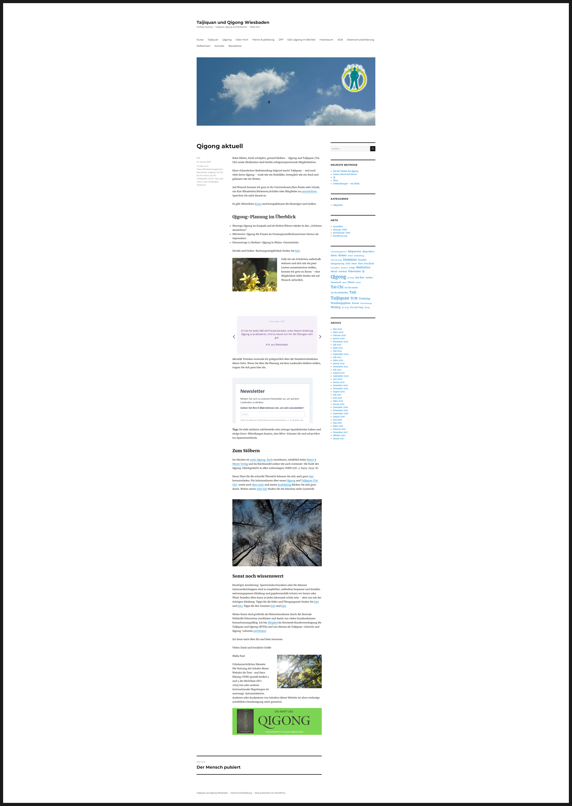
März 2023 (338, 360)
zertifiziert (259, 630)
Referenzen (203, 46)
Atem (334, 255)
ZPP (281, 39)
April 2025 (338, 348)
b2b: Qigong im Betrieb (301, 39)
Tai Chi (219, 172)
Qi (334, 177)
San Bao (359, 277)
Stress (351, 282)
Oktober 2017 (339, 435)
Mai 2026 (337, 329)
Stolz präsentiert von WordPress (270, 793)
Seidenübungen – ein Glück (346, 183)
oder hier (262, 488)
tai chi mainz (203, 175)
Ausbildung (284, 484)
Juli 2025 (337, 345)
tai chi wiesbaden (339, 292)
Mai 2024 (337, 351)
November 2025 (340, 341)
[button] (319, 338)
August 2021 (339, 373)
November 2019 (340, 388)
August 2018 (339, 416)
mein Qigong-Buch (261, 459)
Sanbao (369, 277)
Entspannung (337, 263)
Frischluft (369, 263)
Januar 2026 (339, 338)
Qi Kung (350, 278)
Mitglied (273, 622)
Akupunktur (368, 251)
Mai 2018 (337, 423)
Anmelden (338, 226)
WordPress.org (340, 236)
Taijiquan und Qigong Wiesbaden (233, 22)
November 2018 (340, 410)
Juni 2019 (337, 398)
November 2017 (340, 432)
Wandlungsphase (341, 303)
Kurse (200, 39)
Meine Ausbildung (263, 39)
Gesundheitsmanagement (210, 169)
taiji (198, 157)
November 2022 (340, 366)
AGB (340, 39)
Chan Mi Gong (336, 260)
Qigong (227, 39)
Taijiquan (213, 39)
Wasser (355, 303)
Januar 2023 (338, 363)
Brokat (350, 256)
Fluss (335, 180)
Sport (344, 283)
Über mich (242, 39)
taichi (211, 178)
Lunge (352, 267)
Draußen (362, 260)
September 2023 (340, 354)
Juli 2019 (337, 395)
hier (297, 250)
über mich (258, 484)
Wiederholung (366, 303)
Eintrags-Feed (340, 229)
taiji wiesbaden (211, 181)
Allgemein (338, 205)
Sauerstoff (336, 282)
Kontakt (219, 46)
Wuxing (336, 307)
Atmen (342, 255)
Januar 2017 (338, 438)
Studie (358, 283)
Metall (334, 271)
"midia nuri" (202, 166)
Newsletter (235, 46)
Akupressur (354, 251)
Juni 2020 (337, 379)
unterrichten (309, 191)
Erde (348, 263)
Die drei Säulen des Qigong (345, 171)
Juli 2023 (337, 357)
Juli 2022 (337, 370)
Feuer (354, 263)
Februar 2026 (339, 335)
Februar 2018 (339, 429)
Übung (367, 308)
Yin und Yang (356, 307)
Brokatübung (359, 256)
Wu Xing (345, 308)
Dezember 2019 (340, 385)
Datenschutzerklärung (360, 39)
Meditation (363, 267)
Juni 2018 (337, 420)
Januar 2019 (338, 404)
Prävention (202, 172)
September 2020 (341, 376)
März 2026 (338, 332)
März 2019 (338, 401)
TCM (354, 298)
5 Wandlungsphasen (339, 252)
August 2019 (339, 391)
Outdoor (343, 271)
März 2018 (338, 426)
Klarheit (344, 268)
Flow (360, 263)
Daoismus (350, 259)
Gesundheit (335, 268)
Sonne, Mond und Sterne (345, 174)
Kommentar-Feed (341, 233)
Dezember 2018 (340, 407)
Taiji (217, 178)
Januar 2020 (339, 382)
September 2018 (340, 413)
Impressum (326, 39)
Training (364, 298)
